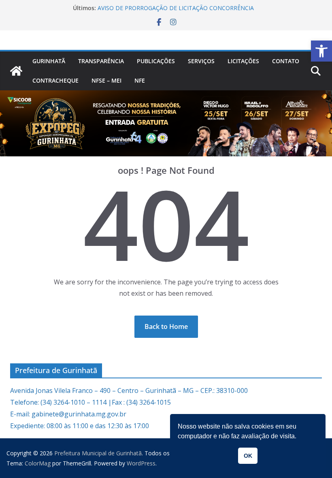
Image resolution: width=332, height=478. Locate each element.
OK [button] (248, 455)
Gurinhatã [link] (48, 61)
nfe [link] (139, 80)
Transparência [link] (101, 61)
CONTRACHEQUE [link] (55, 80)
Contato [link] (285, 61)
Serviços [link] (201, 61)
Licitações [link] (243, 61)
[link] (321, 51)
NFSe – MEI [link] (106, 80)
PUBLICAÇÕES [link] (156, 61)
